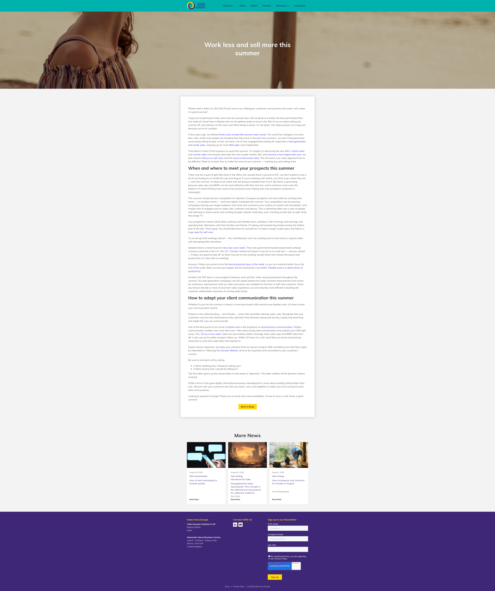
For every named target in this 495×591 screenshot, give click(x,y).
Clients (254, 6)
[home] (196, 5)
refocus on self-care (212, 158)
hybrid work (233, 327)
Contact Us (300, 6)
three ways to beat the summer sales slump (242, 134)
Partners (267, 6)
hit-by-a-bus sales (211, 334)
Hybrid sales (297, 151)
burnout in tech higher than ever (284, 154)
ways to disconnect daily (246, 158)
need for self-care (203, 232)
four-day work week (234, 247)
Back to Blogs (247, 406)
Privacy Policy (238, 586)
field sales (234, 144)
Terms (227, 586)
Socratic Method (229, 350)
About (242, 6)
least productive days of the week (246, 264)
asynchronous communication (276, 327)
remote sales (200, 154)
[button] (229, 6)
